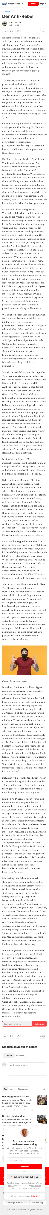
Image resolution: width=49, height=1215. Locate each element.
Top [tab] (5, 1089)
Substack (11, 1209)
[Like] (5, 31)
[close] (41, 1129)
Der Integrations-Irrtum (15, 1096)
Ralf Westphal (20, 1106)
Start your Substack (17, 1202)
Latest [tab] (12, 1089)
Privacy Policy (33, 1188)
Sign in (43, 4)
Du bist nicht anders (13, 1116)
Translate (8, 11)
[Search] (44, 1089)
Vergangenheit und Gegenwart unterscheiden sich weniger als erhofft (16, 1121)
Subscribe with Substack (26, 1176)
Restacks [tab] (20, 1055)
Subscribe (33, 4)
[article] (24, 1103)
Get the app (37, 1202)
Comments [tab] (8, 1055)
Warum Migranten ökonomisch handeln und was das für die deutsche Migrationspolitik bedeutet (17, 1101)
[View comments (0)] (11, 31)
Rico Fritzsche (15, 22)
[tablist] (14, 1055)
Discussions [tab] (23, 1089)
